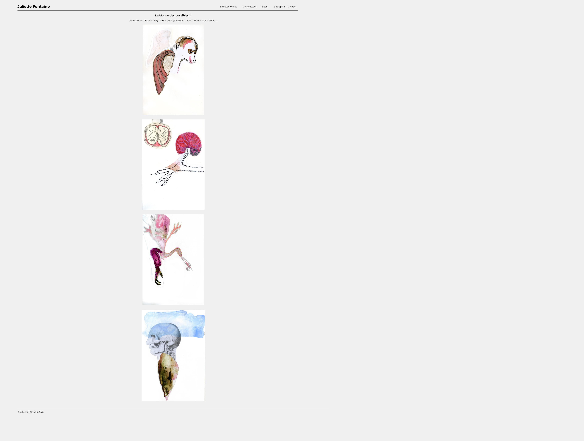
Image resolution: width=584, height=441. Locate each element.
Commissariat (250, 6)
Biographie (279, 6)
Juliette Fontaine (33, 6)
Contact (292, 6)
